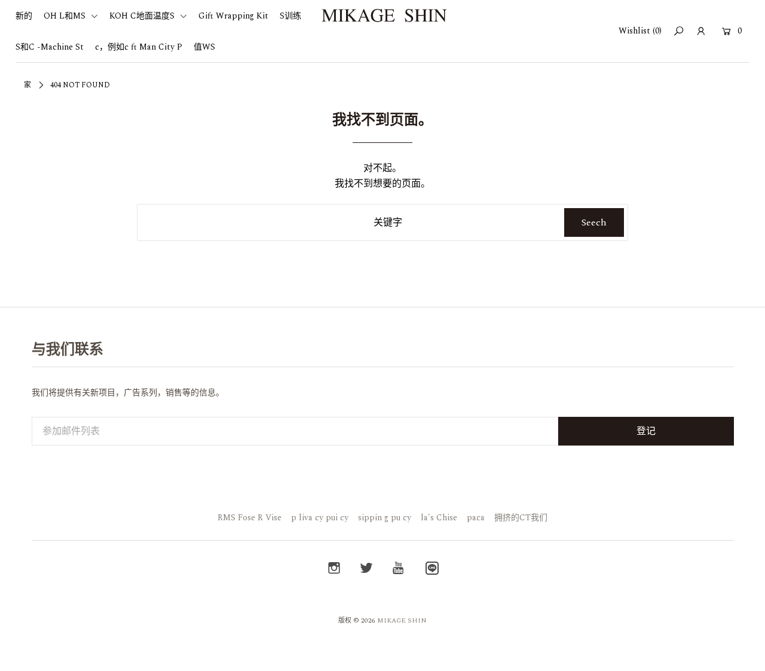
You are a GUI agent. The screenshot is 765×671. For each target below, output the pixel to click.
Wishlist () (640, 31)
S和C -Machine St (50, 47)
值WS (204, 47)
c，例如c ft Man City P (138, 47)
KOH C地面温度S (143, 16)
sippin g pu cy (384, 517)
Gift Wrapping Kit (233, 16)
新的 (24, 16)
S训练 (290, 16)
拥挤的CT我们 (520, 517)
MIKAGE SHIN (402, 620)
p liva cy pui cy (319, 517)
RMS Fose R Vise (249, 517)
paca (476, 517)
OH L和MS (66, 16)
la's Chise (439, 517)
